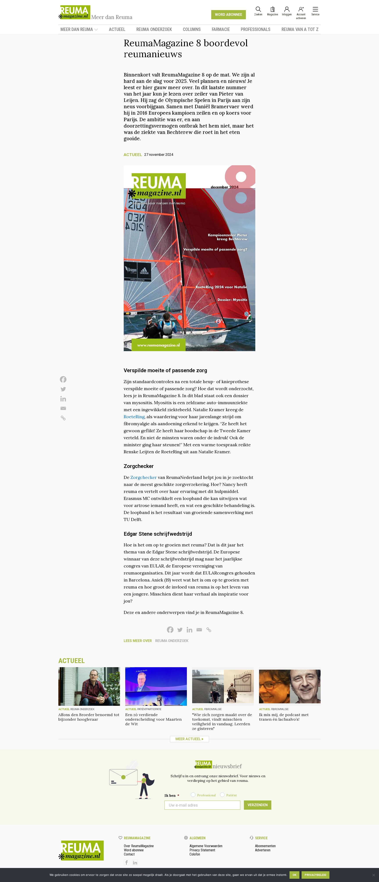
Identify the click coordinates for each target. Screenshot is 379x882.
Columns (192, 29)
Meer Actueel (188, 739)
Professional (206, 795)
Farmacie (221, 29)
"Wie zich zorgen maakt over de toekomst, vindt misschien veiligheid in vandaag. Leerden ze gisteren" (222, 721)
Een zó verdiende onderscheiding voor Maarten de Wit (153, 719)
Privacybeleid (315, 875)
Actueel (117, 29)
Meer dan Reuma (77, 29)
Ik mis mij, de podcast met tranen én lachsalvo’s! (284, 717)
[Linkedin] (63, 398)
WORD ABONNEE (228, 14)
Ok (294, 875)
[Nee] (373, 875)
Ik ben (171, 795)
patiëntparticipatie (149, 709)
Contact (129, 854)
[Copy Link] (63, 418)
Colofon (195, 854)
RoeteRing (134, 416)
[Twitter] (63, 389)
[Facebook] (63, 379)
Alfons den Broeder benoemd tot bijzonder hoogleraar (88, 717)
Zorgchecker (144, 477)
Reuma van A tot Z (300, 29)
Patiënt (231, 795)
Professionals (255, 29)
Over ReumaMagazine (139, 846)
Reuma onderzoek (154, 29)
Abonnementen (265, 846)
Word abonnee (134, 850)
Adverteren (262, 850)
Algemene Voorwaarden (206, 846)
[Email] (63, 408)
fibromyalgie (213, 709)
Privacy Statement (202, 850)
